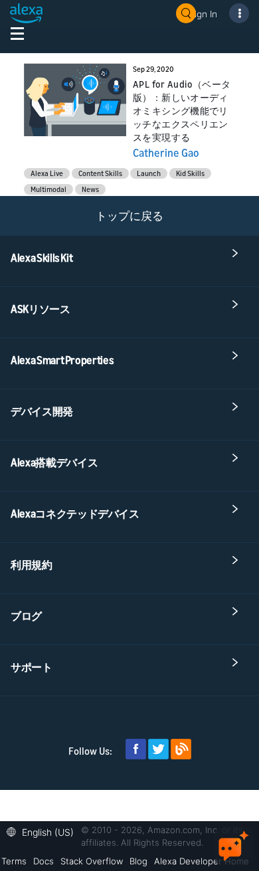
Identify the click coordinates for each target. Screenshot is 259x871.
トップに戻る (129, 216)
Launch (149, 173)
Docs (43, 861)
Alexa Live (47, 173)
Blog (138, 861)
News (90, 189)
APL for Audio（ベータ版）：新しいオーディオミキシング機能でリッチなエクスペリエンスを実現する (181, 110)
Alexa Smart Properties (62, 360)
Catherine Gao (166, 152)
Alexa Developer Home (201, 861)
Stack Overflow (91, 861)
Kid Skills (190, 173)
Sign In (203, 13)
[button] (43, 830)
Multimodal (48, 189)
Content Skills (100, 173)
